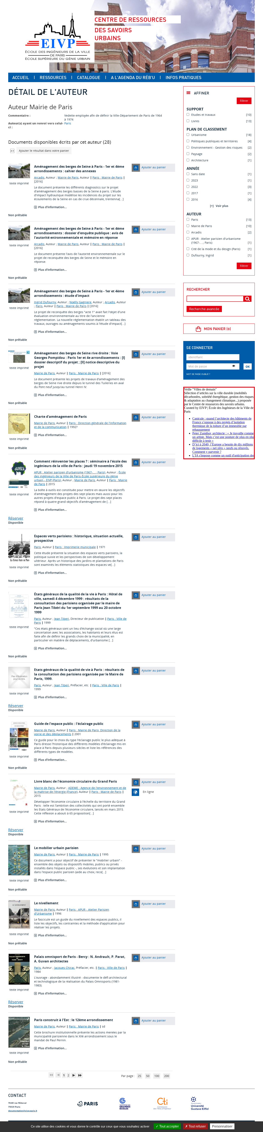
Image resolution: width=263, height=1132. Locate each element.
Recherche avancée (204, 309)
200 (166, 1076)
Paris (67, 123)
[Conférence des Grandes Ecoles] (125, 1103)
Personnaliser (222, 1126)
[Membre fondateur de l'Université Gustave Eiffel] (199, 1103)
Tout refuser (197, 1126)
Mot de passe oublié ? (198, 374)
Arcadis (39, 177)
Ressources (53, 77)
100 (156, 1076)
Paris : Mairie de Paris (107, 177)
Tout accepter (168, 1126)
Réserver (15, 518)
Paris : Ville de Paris (105, 685)
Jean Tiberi (61, 619)
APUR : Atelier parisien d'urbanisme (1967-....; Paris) (69, 472)
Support (195, 109)
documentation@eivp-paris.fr (22, 1111)
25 (139, 1076)
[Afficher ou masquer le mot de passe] (233, 365)
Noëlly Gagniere (80, 302)
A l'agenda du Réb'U (133, 77)
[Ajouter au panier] (136, 167)
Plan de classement (207, 129)
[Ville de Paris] (87, 1103)
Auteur (194, 213)
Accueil (20, 77)
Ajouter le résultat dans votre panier (44, 151)
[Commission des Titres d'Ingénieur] (162, 1103)
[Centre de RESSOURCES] (58, 36)
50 (147, 1076)
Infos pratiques (183, 77)
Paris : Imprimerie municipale (75, 547)
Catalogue (88, 77)
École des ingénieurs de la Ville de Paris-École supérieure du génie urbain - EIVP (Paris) (80, 476)
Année (193, 168)
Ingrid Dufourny (45, 302)
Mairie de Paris (68, 177)
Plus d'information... (52, 207)
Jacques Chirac (64, 968)
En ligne (148, 792)
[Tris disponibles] (12, 151)
